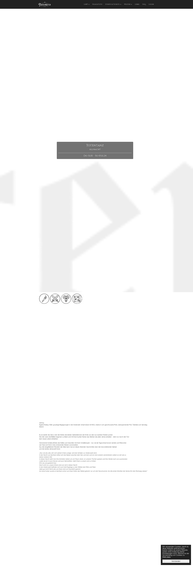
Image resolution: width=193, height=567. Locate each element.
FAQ (144, 4)
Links (137, 4)
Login (151, 4)
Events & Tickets (112, 4)
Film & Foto (97, 4)
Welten (127, 4)
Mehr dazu (166, 557)
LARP (86, 4)
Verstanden (175, 561)
